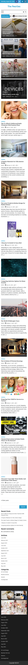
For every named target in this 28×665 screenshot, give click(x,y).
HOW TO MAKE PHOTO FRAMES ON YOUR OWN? (13, 32)
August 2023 (4, 553)
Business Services (7, 70)
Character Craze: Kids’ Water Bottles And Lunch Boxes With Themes (13, 479)
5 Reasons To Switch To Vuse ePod (11, 243)
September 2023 (5, 550)
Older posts (5, 500)
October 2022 (4, 561)
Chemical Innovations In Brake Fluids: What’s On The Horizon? (12, 439)
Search (23, 507)
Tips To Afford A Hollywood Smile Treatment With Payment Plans (11, 124)
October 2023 (4, 548)
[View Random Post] (23, 12)
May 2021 (3, 566)
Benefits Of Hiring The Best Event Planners (13, 73)
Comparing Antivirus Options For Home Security (13, 282)
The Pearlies (14, 6)
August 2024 (4, 543)
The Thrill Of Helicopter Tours (10, 321)
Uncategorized (4, 579)
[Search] (26, 12)
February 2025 (4, 540)
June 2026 (3, 537)
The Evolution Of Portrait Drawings (12, 361)
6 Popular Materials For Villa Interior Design (12, 162)
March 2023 (4, 558)
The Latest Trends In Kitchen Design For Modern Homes (13, 204)
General (5, 51)
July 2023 (3, 555)
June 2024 (3, 545)
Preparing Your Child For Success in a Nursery (12, 400)
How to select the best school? (12, 54)
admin (4, 35)
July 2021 (3, 563)
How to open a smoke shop (11, 94)
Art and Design (6, 29)
